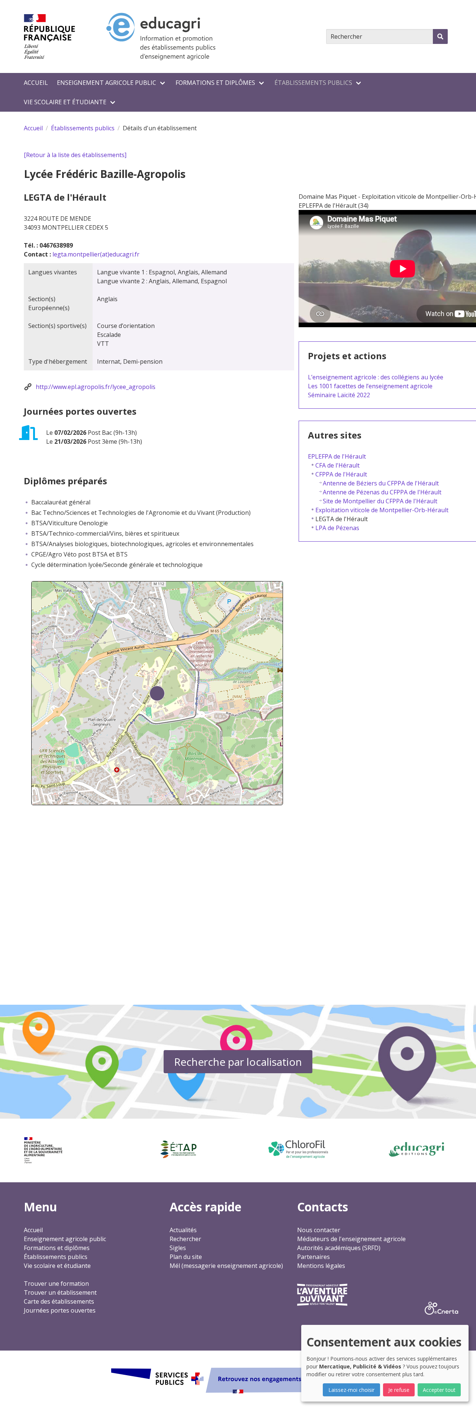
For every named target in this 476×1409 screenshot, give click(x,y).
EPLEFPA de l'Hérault (337, 456)
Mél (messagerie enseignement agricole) (226, 1266)
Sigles (178, 1248)
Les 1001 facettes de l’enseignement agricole (370, 386)
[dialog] (385, 1363)
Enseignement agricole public (106, 83)
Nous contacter (318, 1230)
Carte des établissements (59, 1301)
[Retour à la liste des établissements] (75, 155)
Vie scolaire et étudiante (65, 102)
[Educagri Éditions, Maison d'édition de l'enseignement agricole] (416, 1149)
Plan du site (186, 1257)
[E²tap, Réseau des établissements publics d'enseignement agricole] (178, 1150)
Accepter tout (439, 1389)
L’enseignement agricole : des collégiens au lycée (375, 377)
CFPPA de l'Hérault (341, 474)
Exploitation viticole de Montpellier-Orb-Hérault (381, 510)
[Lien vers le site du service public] (238, 1379)
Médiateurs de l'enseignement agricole (351, 1239)
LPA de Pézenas (337, 528)
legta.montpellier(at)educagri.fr (95, 254)
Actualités (183, 1230)
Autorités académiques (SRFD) (338, 1248)
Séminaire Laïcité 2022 (339, 395)
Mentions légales (321, 1266)
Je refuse (398, 1389)
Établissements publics (313, 83)
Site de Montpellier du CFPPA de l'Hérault (380, 501)
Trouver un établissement (60, 1292)
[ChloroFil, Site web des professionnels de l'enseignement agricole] (297, 1149)
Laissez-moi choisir (351, 1389)
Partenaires (313, 1257)
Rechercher (185, 1239)
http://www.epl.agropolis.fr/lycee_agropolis (95, 387)
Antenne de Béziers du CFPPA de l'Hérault (381, 483)
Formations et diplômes (215, 83)
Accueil (36, 83)
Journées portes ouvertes (60, 1310)
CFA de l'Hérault (337, 465)
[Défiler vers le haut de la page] (461, 1394)
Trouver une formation (56, 1283)
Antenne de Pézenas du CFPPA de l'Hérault (382, 492)
